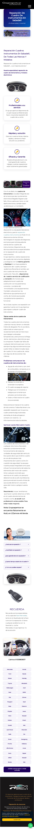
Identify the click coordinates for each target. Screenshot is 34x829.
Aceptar (17, 819)
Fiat (10, 697)
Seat (9, 692)
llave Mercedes (21, 615)
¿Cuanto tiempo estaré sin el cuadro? (16, 561)
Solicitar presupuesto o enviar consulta (17, 769)
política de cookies (13, 816)
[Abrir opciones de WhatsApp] (30, 825)
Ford (9, 674)
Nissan (10, 678)
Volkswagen (9, 687)
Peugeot (9, 701)
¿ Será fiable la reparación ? (13, 550)
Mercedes (10, 669)
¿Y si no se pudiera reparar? (13, 567)
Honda (24, 669)
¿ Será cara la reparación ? (13, 544)
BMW (24, 692)
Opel (24, 701)
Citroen (24, 697)
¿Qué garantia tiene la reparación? (15, 556)
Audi (24, 687)
